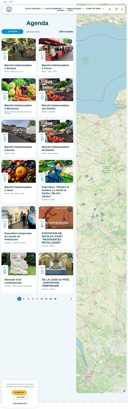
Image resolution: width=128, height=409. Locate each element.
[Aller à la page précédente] (4, 299)
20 (46, 299)
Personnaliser (20, 403)
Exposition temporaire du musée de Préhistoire (18, 236)
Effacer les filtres (33, 32)
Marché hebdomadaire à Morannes (18, 107)
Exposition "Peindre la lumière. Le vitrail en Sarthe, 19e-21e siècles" (55, 192)
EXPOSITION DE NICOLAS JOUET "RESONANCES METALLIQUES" (52, 238)
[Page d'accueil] (7, 8)
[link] (110, 9)
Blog (70, 10)
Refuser (21, 397)
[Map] (101, 198)
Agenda (60, 10)
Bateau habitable (33, 8)
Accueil (5, 2)
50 (51, 299)
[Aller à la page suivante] (71, 299)
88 (55, 299)
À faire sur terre (93, 8)
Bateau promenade (53, 8)
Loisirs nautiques (73, 8)
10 (42, 299)
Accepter (19, 392)
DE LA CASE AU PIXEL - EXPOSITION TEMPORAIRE (56, 282)
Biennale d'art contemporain (13, 281)
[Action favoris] (32, 41)
